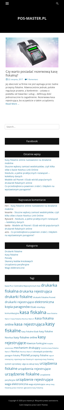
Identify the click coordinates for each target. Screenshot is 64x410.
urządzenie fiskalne (22, 374)
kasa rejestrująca (29, 324)
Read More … (12, 103)
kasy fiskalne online (25, 337)
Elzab (33, 307)
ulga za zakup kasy (30, 363)
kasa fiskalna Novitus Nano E (22, 319)
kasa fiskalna (33, 312)
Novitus (15, 351)
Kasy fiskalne (11, 254)
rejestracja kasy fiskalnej (44, 359)
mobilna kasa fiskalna (49, 348)
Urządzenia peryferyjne (17, 264)
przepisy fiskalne (39, 355)
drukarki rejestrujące (19, 302)
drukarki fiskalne (18, 296)
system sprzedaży (13, 363)
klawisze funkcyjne (37, 343)
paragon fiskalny (12, 355)
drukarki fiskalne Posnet (44, 297)
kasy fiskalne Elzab (30, 331)
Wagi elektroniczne (15, 267)
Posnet (25, 355)
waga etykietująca (37, 384)
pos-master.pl (32, 18)
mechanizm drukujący (27, 347)
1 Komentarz (32, 79)
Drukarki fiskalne (13, 251)
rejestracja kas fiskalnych (24, 359)
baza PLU (9, 285)
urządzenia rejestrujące (34, 369)
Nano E (8, 352)
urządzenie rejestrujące (34, 379)
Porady (8, 257)
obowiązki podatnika (42, 351)
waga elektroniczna (16, 384)
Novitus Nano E (26, 352)
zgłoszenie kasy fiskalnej (33, 388)
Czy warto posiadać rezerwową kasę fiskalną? (31, 73)
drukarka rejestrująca (35, 291)
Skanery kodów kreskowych (19, 261)
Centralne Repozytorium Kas (27, 285)
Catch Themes (42, 405)
